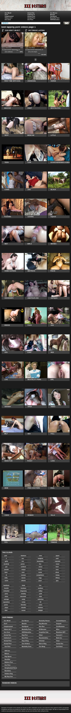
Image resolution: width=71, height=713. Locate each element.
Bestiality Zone (25, 646)
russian (24, 575)
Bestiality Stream (43, 620)
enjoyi (24, 569)
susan (24, 610)
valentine (41, 599)
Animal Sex (30, 13)
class (7, 596)
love (58, 569)
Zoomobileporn (60, 620)
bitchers (24, 555)
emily (24, 599)
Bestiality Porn (54, 18)
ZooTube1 (58, 646)
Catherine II (31, 14)
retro (41, 555)
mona (41, 566)
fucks (41, 569)
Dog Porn (24, 635)
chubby (24, 593)
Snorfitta (6, 659)
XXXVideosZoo (55, 19)
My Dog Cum (7, 676)
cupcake (58, 561)
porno (24, 564)
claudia (24, 607)
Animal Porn (31, 16)
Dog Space (6, 656)
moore (24, 578)
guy (58, 580)
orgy (41, 578)
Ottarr (40, 635)
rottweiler (7, 591)
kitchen (41, 607)
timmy (58, 575)
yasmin (7, 569)
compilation (41, 575)
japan (58, 555)
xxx (24, 561)
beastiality (41, 561)
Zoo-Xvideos (25, 643)
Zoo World (8, 13)
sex (24, 558)
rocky (24, 602)
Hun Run (41, 626)
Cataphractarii (9, 16)
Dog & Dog (24, 640)
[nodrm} (7, 564)
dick (7, 610)
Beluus (5, 653)
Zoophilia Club (42, 632)
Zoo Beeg (41, 646)
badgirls (41, 558)
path (41, 593)
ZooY (6, 14)
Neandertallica (42, 638)
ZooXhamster (59, 626)
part (7, 555)
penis (7, 604)
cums (41, 572)
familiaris (7, 585)
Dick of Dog (41, 643)
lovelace (24, 588)
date (41, 596)
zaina (41, 604)
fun (41, 564)
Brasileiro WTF (59, 632)
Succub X (58, 635)
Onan (57, 640)
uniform (24, 566)
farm (7, 572)
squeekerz (7, 602)
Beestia (52, 14)
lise (41, 585)
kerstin (7, 588)
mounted (24, 596)
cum (24, 572)
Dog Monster (42, 623)
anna (29, 51)
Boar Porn (24, 638)
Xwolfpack (53, 16)
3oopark (57, 623)
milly (7, 578)
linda (24, 585)
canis (7, 580)
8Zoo (56, 629)
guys (41, 580)
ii (7, 558)
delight (41, 610)
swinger (7, 599)
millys (41, 591)
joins (7, 593)
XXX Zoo (6, 650)
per (7, 566)
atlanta (24, 580)
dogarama (24, 591)
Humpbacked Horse (9, 668)
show (58, 572)
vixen (58, 564)
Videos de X (8, 18)
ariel (58, 558)
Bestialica (6, 670)
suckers (41, 588)
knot (58, 566)
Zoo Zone (8, 19)
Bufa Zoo (58, 638)
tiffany (59, 578)
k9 (41, 602)
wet (32, 51)
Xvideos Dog (7, 673)
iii (7, 575)
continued (9, 51)
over (6, 51)
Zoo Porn (30, 19)
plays (7, 607)
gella (7, 561)
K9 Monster (41, 629)
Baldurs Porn (7, 662)
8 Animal (40, 640)
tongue (35, 51)
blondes (24, 604)
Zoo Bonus (53, 13)
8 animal (35, 6)
